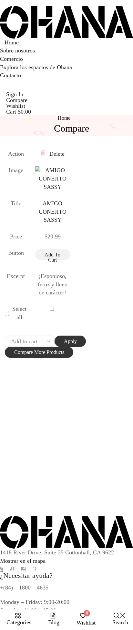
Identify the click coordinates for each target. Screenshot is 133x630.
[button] (2, 87)
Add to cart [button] (52, 256)
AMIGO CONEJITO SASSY (52, 211)
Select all (19, 313)
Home (64, 118)
